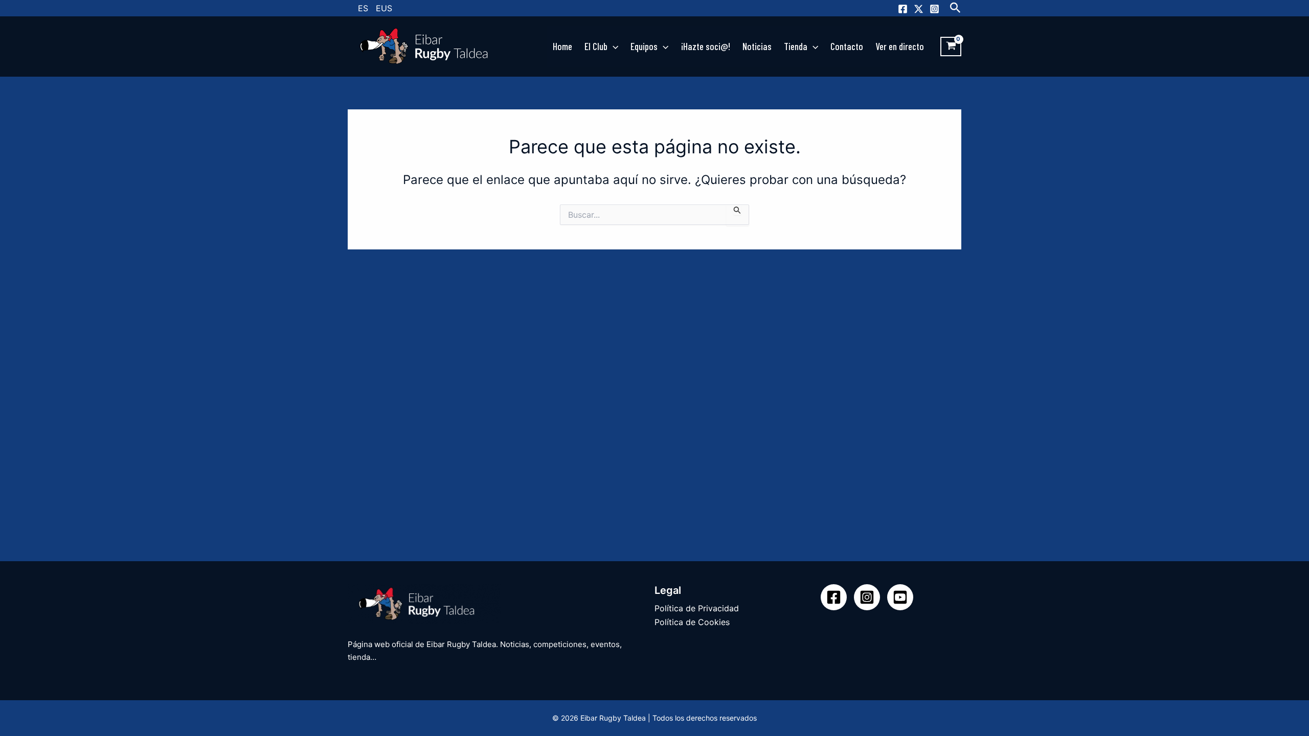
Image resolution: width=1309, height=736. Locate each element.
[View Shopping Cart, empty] (950, 46)
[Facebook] (903, 9)
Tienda (795, 46)
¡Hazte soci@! (705, 46)
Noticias (757, 46)
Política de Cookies (692, 622)
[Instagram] (934, 9)
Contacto (846, 46)
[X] (918, 9)
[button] (955, 8)
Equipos (644, 46)
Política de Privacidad (696, 608)
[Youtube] (900, 597)
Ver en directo (899, 46)
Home (562, 46)
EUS (384, 8)
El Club (595, 46)
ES (363, 8)
